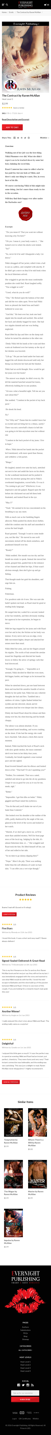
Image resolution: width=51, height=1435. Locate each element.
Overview (9, 146)
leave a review (18, 108)
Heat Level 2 (25, 1365)
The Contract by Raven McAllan (29, 12)
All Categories (25, 1350)
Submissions (25, 1330)
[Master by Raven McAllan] (37, 1174)
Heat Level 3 (7, 99)
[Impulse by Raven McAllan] (13, 1223)
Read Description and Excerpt (15, 119)
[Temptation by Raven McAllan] (13, 1122)
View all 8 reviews (10, 1082)
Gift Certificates (25, 1419)
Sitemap (25, 1339)
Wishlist (44, 138)
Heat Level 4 (25, 1371)
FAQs (25, 1333)
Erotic (11, 12)
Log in (14, 1419)
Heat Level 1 (25, 1362)
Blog (25, 1336)
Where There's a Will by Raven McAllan (35, 1143)
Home (4, 12)
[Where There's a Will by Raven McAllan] (37, 1122)
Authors (25, 1327)
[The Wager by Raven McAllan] (13, 1174)
